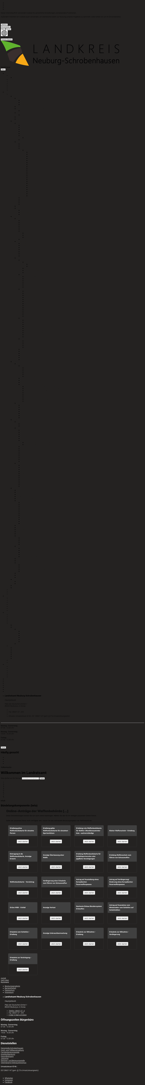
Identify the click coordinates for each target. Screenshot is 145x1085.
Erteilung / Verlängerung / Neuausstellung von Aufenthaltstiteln (48, 368)
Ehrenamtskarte (19, 625)
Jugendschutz (26, 436)
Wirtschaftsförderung (13, 664)
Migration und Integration (30, 382)
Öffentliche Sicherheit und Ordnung (30, 142)
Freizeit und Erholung (29, 359)
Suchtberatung (26, 509)
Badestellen (21, 494)
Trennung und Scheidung (30, 451)
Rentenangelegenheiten (30, 407)
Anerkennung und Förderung (32, 633)
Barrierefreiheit (10, 988)
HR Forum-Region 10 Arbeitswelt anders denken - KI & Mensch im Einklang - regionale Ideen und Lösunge (49, 677)
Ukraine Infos (14, 75)
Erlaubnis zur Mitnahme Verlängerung (43, 191)
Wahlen (23, 140)
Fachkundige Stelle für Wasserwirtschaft (36, 256)
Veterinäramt (18, 579)
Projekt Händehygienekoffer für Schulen (36, 554)
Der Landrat (13, 598)
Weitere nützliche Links (29, 637)
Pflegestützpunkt (27, 467)
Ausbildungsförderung (29, 127)
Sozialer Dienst (26, 430)
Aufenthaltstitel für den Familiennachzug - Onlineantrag (45, 391)
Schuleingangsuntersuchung (32, 556)
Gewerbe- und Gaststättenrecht (33, 200)
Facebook (8, 1082)
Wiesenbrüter (33, 266)
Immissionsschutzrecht (30, 245)
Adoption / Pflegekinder (30, 432)
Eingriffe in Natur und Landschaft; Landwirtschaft (40, 274)
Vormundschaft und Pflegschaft (33, 455)
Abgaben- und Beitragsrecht (31, 125)
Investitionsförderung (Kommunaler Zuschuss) (31, 650)
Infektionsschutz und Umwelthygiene (31, 530)
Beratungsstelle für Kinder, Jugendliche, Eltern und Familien (39, 422)
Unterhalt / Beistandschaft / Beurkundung (37, 453)
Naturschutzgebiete (32, 295)
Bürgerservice (10, 92)
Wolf (10, 88)
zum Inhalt (9, 3)
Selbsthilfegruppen (28, 519)
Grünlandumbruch (31, 283)
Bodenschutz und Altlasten (31, 243)
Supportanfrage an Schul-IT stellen (34, 111)
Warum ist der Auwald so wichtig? (37, 341)
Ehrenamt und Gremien (29, 353)
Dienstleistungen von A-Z (18, 590)
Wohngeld (24, 409)
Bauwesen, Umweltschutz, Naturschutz (28, 216)
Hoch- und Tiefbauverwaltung (12, 1050)
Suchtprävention (27, 544)
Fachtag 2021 (26, 538)
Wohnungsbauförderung (30, 225)
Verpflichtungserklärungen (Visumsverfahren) (42, 376)
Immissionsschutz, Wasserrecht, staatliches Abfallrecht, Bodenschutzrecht (45, 241)
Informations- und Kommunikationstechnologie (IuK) (37, 109)
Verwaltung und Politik (13, 596)
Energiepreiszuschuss (21, 656)
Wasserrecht (25, 254)
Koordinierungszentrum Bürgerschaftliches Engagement (34, 627)
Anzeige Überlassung (36, 160)
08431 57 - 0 (17, 710)
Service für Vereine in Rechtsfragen (34, 639)
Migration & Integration (18, 662)
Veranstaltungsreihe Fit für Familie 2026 (39, 442)
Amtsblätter (13, 82)
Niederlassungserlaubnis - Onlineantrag (39, 399)
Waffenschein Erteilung (37, 169)
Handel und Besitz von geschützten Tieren (40, 268)
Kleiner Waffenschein (36, 158)
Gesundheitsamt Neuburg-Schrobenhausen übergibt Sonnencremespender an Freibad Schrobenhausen (60, 571)
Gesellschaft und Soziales (15, 612)
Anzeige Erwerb (34, 162)
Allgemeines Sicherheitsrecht (32, 146)
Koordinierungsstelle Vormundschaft (35, 459)
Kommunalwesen (27, 136)
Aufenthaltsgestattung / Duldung (37, 370)
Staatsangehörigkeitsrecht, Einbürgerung (36, 378)
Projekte (24, 339)
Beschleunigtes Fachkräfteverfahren (38, 374)
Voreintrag (32, 167)
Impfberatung (26, 505)
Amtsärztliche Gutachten (26, 490)
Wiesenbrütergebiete (32, 303)
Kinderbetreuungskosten (30, 411)
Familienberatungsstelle (10, 1052)
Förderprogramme (28, 349)
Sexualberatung (27, 521)
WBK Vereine (33, 165)
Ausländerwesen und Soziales (24, 362)
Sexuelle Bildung (27, 540)
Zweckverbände (30, 138)
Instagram (9, 1080)
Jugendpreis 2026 (16, 606)
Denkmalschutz (27, 227)
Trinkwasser (21, 573)
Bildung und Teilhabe (29, 413)
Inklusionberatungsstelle (18, 619)
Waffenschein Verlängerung (39, 171)
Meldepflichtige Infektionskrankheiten (35, 548)
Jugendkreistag (15, 604)
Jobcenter (16, 586)
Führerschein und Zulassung (28, 208)
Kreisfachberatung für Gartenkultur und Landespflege (41, 318)
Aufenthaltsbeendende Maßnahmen (38, 372)
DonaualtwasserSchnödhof (35, 310)
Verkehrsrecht (26, 210)
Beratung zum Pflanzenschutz (36, 333)
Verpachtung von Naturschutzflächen (35, 355)
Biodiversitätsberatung (29, 357)
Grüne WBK (32, 152)
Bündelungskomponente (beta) (40, 196)
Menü (3, 29)
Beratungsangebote (24, 500)
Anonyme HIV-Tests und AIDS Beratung (32, 492)
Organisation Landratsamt (19, 600)
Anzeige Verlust (34, 187)
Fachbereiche (14, 94)
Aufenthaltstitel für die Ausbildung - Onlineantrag (43, 386)
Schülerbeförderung (28, 100)
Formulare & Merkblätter (18, 592)
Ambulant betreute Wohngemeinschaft (36, 484)
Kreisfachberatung (8, 1054)
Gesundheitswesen (28, 202)
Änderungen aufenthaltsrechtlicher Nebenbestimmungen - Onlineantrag (52, 393)
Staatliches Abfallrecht (29, 252)
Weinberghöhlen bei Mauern (35, 312)
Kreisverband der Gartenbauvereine (38, 335)
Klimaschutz (9, 681)
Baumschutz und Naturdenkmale (37, 328)
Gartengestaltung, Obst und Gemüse (38, 326)
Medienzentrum (15, 660)
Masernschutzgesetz (25, 532)
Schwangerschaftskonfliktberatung (30, 561)
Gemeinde (28, 235)
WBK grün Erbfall (34, 185)
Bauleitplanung (26, 223)
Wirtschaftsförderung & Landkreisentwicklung (34, 113)
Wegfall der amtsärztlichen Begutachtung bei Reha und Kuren (44, 569)
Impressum (9, 992)
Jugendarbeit (26, 447)
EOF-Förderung (26, 239)
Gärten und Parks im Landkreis (36, 337)
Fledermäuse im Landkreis (38, 264)
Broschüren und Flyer (29, 635)
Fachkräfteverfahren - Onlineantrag (37, 395)
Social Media (10, 691)
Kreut (26, 316)
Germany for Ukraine (32, 397)
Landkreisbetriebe (19, 588)
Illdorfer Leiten (29, 308)
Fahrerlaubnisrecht (28, 214)
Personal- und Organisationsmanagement (33, 117)
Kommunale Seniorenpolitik (31, 480)
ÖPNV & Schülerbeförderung (19, 594)
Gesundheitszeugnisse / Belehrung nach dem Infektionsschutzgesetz (43, 498)
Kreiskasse (25, 104)
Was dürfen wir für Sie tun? (11, 778)
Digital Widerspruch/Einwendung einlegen (21, 689)
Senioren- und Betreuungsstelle (13, 1061)
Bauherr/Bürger (30, 233)
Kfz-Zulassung (26, 212)
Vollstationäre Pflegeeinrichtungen (34, 474)
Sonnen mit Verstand (29, 542)
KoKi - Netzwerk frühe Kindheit (32, 440)
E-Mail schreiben (18, 714)
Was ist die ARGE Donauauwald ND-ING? (40, 343)
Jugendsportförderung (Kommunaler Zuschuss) (31, 652)
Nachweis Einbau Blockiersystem (41, 183)
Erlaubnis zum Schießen (37, 179)
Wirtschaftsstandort (16, 666)
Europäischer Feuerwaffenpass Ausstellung (45, 173)
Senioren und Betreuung (26, 463)
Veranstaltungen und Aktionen (36, 322)
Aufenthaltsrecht (27, 366)
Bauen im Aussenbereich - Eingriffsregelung (41, 277)
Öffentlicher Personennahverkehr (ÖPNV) (36, 115)
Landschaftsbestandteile (34, 301)
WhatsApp (9, 1078)
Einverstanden (6, 27)
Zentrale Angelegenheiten (22, 96)
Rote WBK (32, 156)
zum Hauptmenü (11, 5)
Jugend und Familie (16, 615)
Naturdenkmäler (30, 299)
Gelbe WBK (32, 154)
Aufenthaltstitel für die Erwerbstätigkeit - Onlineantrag (45, 389)
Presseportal (13, 80)
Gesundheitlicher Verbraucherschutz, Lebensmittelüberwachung (41, 581)
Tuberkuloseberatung (29, 513)
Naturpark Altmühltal (32, 293)
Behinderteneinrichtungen (30, 482)
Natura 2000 (29, 291)
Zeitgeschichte (22, 527)
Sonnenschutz (22, 525)
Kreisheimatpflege (28, 131)
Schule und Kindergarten (26, 546)
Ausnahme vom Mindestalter (39, 177)
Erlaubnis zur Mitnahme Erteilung (41, 189)
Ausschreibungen (11, 679)
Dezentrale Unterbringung (30, 418)
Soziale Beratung (27, 517)
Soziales (12, 617)
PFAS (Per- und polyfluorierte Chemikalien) (37, 250)
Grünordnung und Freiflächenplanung (38, 330)
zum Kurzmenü (11, 7)
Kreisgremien (14, 602)
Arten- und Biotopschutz (30, 260)
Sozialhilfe (25, 405)
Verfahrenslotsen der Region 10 (33, 461)
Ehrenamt (12, 623)
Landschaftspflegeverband (31, 351)
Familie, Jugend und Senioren (24, 420)
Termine (12, 673)
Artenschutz (29, 262)
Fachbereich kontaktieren (14, 687)
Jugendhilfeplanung (28, 449)
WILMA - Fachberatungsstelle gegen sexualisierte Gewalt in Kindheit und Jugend (51, 424)
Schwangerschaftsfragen (26, 575)
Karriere (8, 685)
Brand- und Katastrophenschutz (33, 198)
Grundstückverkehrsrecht (30, 204)
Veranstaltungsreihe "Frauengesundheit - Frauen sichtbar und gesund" (47, 567)
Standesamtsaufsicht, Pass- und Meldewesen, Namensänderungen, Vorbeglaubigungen (54, 380)
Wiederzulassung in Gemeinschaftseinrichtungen (39, 550)
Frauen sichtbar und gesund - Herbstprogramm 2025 (41, 565)
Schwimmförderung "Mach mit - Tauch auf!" (29, 658)
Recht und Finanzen (28, 631)
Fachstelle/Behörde (31, 237)
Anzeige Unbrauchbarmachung (40, 181)
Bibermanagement (31, 272)
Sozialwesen (21, 403)
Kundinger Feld (30, 306)
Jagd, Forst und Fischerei (30, 144)
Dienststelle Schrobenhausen (12, 1048)
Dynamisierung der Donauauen (36, 347)
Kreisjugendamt (23, 428)
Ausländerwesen (23, 364)
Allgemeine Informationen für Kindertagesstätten (39, 552)
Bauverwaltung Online (29, 231)
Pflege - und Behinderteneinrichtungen (31, 534)
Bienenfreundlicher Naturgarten (36, 324)
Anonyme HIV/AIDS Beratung (32, 503)
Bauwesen (25, 221)
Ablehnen (4, 24)
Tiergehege (28, 287)
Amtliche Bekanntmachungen (20, 86)
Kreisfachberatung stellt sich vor (36, 320)
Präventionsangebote (25, 536)
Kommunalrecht (23, 123)
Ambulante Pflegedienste (30, 478)
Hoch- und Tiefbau (24, 106)
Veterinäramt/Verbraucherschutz (13, 1063)
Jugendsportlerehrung (21, 654)
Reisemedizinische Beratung (31, 515)
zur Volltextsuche (11, 9)
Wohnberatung (26, 471)
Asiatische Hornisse (32, 270)
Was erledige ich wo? (17, 90)
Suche (8, 29)
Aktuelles (8, 73)
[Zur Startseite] (60, 65)
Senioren (12, 621)
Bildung (11, 675)
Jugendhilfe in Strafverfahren (32, 434)
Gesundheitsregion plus (26, 577)
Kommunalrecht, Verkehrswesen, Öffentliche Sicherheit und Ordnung (39, 121)
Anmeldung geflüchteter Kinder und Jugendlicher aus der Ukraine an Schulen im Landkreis (47, 77)
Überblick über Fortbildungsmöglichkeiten (33, 644)
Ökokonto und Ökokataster (34, 279)
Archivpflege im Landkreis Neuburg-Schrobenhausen (41, 129)
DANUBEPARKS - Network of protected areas (41, 345)
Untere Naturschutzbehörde (27, 258)
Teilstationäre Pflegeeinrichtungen (34, 476)
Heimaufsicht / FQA (28, 469)
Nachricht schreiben (12, 720)
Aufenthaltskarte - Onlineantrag (36, 401)
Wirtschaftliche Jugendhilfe (31, 457)
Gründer (12, 668)
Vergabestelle (26, 102)
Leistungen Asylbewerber (30, 415)
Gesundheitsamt (19, 488)
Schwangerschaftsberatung (31, 507)
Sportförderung (15, 646)
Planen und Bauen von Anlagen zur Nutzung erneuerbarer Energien (50, 285)
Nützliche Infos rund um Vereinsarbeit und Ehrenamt (37, 629)
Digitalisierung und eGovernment (29, 119)
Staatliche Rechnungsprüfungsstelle (30, 206)
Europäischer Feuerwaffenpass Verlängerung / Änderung (50, 175)
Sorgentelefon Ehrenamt (30, 642)
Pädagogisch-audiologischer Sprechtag (36, 511)
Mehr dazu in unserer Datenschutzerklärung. (18, 21)
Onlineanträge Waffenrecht (34, 150)
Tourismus (9, 683)
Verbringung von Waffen (37, 194)
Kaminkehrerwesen (28, 247)
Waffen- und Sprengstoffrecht (32, 148)
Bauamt (20, 218)
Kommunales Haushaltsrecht (32, 133)
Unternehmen (14, 671)
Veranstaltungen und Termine (20, 84)
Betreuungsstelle (27, 465)
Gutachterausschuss (29, 229)
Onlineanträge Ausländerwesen (33, 384)
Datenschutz (10, 990)
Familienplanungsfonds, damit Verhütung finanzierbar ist (38, 496)
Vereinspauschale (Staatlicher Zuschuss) (28, 648)
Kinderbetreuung (27, 438)
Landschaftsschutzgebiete (34, 297)
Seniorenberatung (27, 486)
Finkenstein (28, 314)
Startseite (8, 782)
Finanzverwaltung (23, 98)
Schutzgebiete (26, 289)
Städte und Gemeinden (17, 608)
